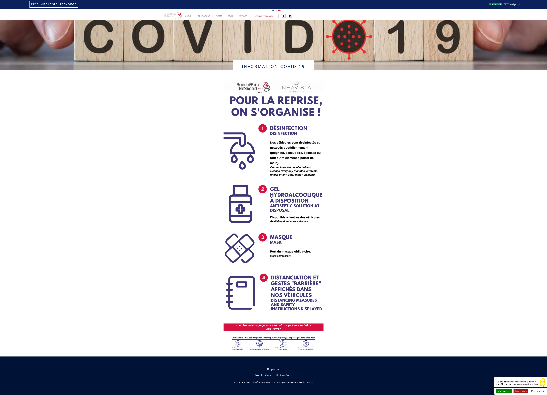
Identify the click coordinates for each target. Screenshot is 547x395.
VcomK (277, 382)
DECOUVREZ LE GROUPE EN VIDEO (54, 4)
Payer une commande (263, 16)
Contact (242, 16)
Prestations (204, 16)
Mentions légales (284, 375)
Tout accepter (504, 391)
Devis (230, 16)
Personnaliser (538, 391)
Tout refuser (521, 391)
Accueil (258, 375)
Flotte (219, 16)
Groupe (188, 16)
